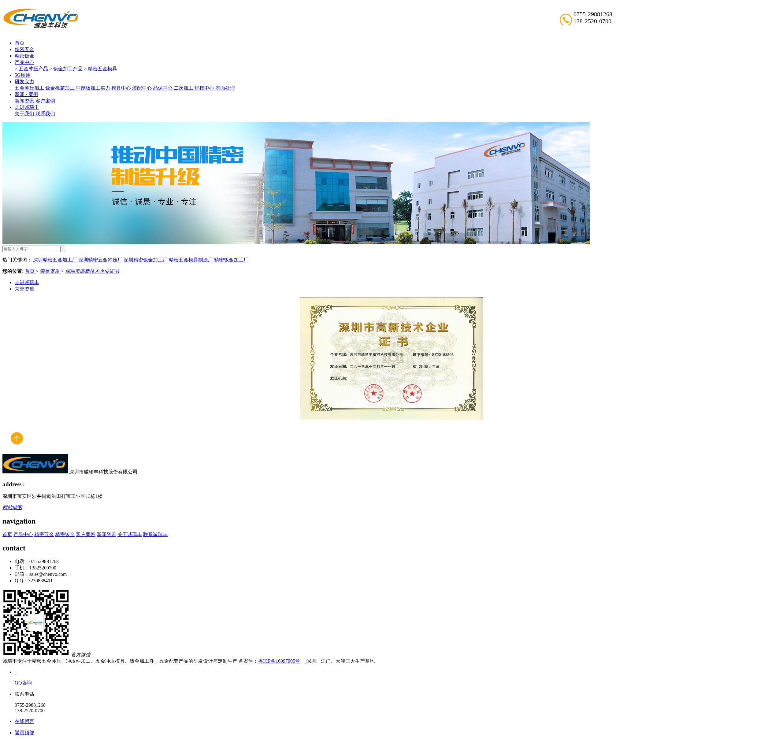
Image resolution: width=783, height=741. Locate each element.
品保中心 (163, 88)
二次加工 (184, 88)
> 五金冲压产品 (32, 68)
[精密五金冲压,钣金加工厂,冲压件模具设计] (40, 27)
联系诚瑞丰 (155, 534)
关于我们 (25, 113)
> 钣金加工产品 (66, 68)
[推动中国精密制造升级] (296, 242)
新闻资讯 (25, 100)
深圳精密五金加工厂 (55, 259)
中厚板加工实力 (93, 88)
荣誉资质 (50, 271)
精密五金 (24, 49)
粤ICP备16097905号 (279, 661)
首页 (19, 43)
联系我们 (45, 113)
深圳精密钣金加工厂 (146, 259)
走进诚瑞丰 (27, 107)
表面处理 (225, 88)
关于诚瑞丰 (129, 534)
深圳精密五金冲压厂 (100, 259)
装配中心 (142, 88)
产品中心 (24, 62)
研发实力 (24, 81)
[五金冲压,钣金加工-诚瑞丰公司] (16, 451)
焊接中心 (205, 88)
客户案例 (45, 100)
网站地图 (12, 507)
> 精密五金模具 (100, 68)
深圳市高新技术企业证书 (92, 271)
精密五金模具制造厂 (191, 259)
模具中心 (121, 88)
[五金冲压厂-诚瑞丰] (305, 661)
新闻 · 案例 (26, 94)
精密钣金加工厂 (231, 259)
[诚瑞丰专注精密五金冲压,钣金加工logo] (35, 471)
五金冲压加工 (30, 88)
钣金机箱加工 (60, 88)
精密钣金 (24, 55)
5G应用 (23, 75)
